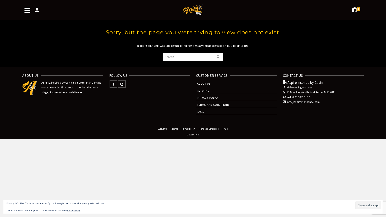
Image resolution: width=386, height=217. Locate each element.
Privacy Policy (208, 97)
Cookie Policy (73, 210)
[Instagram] (122, 84)
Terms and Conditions (213, 104)
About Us (204, 83)
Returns (203, 90)
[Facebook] (113, 84)
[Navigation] (27, 10)
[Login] (37, 10)
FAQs (200, 112)
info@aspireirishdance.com (303, 102)
